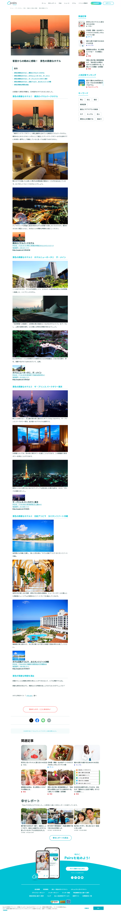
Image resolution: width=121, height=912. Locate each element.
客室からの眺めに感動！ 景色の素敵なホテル (37, 8)
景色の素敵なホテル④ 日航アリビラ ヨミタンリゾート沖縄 (32, 81)
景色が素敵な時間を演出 (21, 84)
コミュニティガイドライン (79, 889)
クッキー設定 (66, 892)
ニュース (66, 3)
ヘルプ (49, 896)
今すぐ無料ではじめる (77, 869)
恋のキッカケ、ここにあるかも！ (40, 709)
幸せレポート (52, 3)
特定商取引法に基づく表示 (81, 892)
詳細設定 (87, 908)
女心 (88, 100)
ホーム (44, 3)
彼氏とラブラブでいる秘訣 (89, 109)
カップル (90, 114)
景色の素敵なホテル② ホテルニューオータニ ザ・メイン (32, 76)
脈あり (99, 119)
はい (98, 908)
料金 (60, 3)
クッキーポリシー (53, 892)
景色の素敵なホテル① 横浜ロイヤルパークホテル (29, 73)
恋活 (24, 8)
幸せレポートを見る (60, 838)
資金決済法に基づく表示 (36, 896)
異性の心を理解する (86, 119)
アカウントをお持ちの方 (77, 873)
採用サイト (76, 896)
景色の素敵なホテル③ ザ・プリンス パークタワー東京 (30, 79)
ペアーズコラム (18, 8)
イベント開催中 (83, 3)
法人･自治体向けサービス (61, 896)
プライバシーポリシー (38, 892)
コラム (74, 3)
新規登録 (96, 3)
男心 (81, 100)
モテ (81, 114)
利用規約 (45, 889)
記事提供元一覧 (87, 896)
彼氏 (95, 100)
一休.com (29, 696)
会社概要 (37, 889)
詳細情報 (5, 910)
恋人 (98, 114)
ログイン (108, 3)
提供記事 (83, 104)
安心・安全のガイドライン (59, 889)
